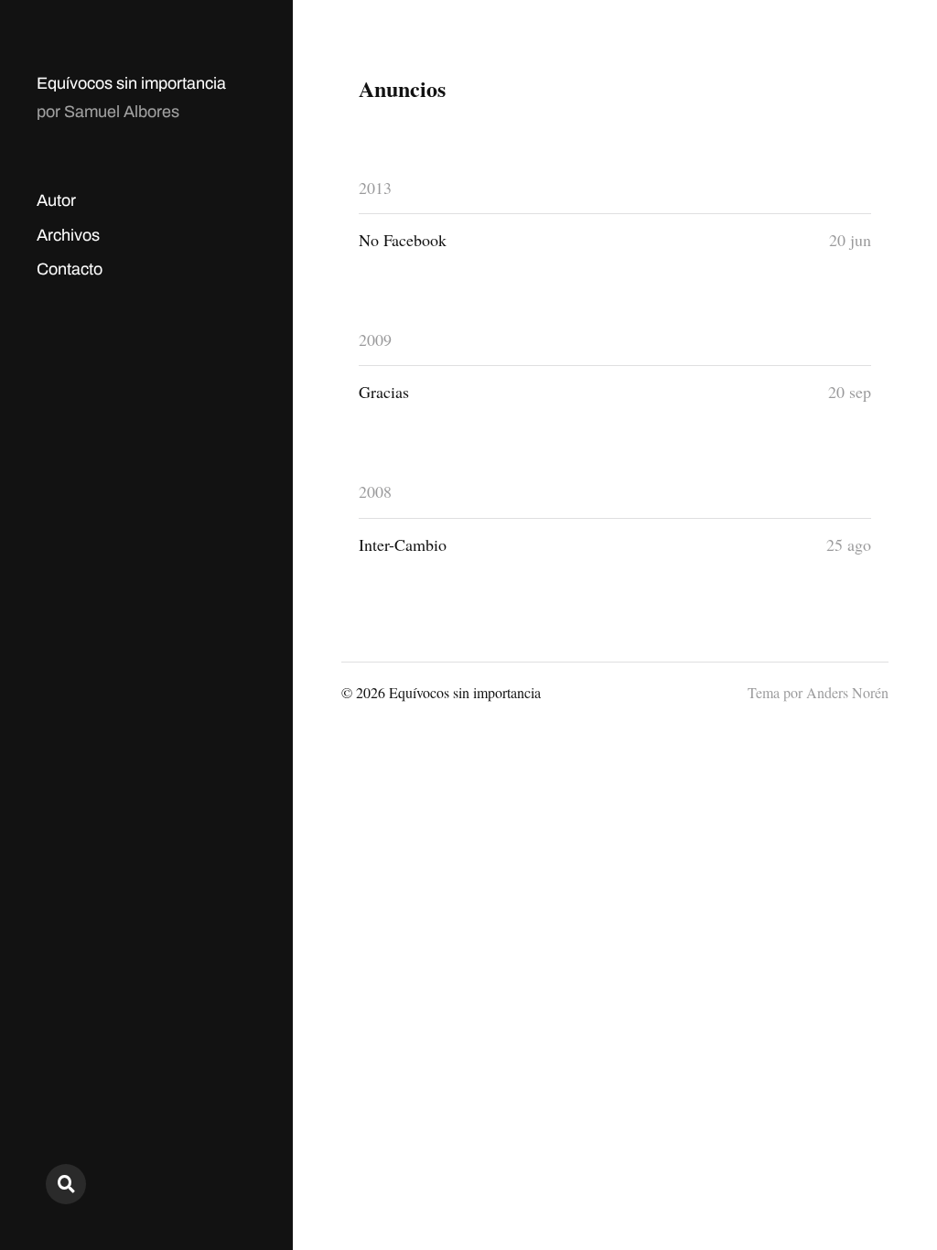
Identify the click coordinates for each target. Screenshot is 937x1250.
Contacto (69, 269)
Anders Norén (847, 692)
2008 (375, 491)
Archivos (68, 235)
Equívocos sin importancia (131, 83)
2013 (375, 188)
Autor (56, 200)
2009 (375, 339)
